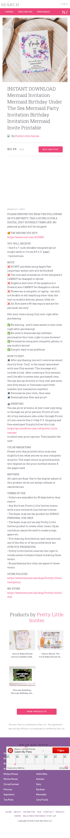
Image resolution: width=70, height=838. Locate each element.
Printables (43, 12)
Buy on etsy (50, 149)
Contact (48, 812)
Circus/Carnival (11, 784)
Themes (9, 12)
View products (37, 711)
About (18, 812)
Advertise (29, 812)
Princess (8, 789)
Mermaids (41, 794)
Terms (17, 816)
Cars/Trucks (42, 799)
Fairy (38, 784)
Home (8, 812)
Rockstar (40, 789)
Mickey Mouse (11, 774)
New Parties (25, 12)
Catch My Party (35, 4)
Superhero (9, 794)
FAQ (39, 812)
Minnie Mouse (11, 779)
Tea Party (8, 799)
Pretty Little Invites (27, 136)
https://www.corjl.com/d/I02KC (25, 237)
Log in (64, 4)
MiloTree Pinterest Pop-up (39, 816)
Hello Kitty (41, 774)
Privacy (60, 812)
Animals (40, 779)
